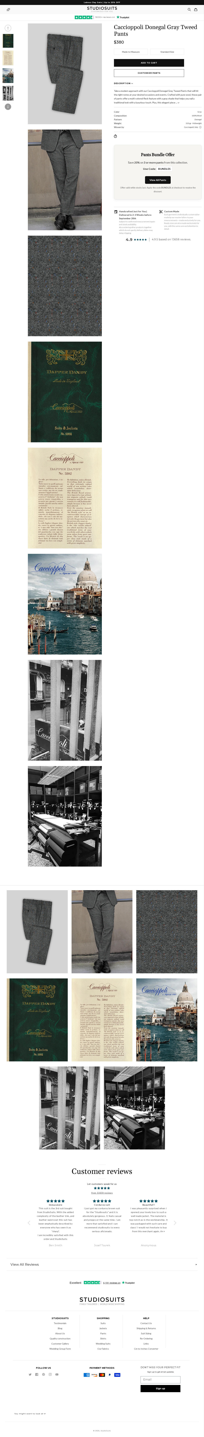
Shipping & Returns (146, 1328)
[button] (8, 9)
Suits (103, 1323)
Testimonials (60, 1323)
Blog (60, 1328)
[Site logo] (102, 1301)
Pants (103, 1333)
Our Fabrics (103, 1348)
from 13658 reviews (102, 1192)
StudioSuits (106, 1431)
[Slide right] (8, 107)
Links (146, 1343)
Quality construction (60, 1338)
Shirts (103, 1338)
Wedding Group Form (60, 1348)
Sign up (160, 1388)
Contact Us (146, 1323)
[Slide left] (8, 28)
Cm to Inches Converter (146, 1348)
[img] (102, 1188)
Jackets (103, 1328)
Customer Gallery (60, 1343)
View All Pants (157, 180)
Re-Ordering (146, 1338)
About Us (60, 1333)
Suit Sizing (146, 1333)
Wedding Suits (103, 1343)
